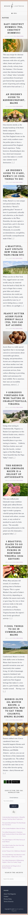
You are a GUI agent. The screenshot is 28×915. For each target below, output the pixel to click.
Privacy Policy (8, 899)
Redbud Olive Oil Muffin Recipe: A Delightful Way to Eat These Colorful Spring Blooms (14, 708)
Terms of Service (8, 901)
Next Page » (16, 782)
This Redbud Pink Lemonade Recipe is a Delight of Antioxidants (14, 471)
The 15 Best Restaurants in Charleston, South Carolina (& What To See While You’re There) (14, 834)
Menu (15, 13)
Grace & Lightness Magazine (14, 5)
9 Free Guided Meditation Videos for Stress (13, 828)
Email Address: (14, 797)
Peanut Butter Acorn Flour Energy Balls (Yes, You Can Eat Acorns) (14, 319)
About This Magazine (10, 894)
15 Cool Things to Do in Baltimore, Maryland (14, 851)
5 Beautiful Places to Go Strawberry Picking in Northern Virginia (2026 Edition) (14, 550)
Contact (6, 896)
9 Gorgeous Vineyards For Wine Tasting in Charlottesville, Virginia (15, 398)
